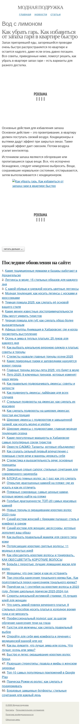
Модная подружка (40, 7)
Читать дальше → (13, 249)
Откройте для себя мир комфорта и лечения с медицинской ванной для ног (36, 638)
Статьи (55, 14)
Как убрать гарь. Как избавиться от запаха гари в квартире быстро (40, 33)
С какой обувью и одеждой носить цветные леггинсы (42, 288)
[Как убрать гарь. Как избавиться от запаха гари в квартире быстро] (40, 183)
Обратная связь (13, 719)
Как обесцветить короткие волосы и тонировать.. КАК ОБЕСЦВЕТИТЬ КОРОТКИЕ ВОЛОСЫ (38, 557)
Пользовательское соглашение (30, 710)
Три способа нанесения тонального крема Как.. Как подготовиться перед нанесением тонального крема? (40, 579)
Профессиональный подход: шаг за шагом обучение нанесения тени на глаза (34, 620)
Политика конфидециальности (20, 714)
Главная (25, 14)
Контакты (10, 710)
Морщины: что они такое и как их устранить (37, 573)
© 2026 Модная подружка (17, 705)
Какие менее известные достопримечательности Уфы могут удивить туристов (37, 313)
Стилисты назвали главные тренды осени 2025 (40, 356)
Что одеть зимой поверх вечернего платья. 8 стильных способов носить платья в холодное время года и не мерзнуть (39, 609)
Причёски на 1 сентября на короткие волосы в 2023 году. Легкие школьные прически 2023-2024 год (40, 588)
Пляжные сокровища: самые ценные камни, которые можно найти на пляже (35, 494)
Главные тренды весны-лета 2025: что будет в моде (43, 370)
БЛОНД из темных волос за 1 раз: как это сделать (41, 478)
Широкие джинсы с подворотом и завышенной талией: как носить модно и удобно (37, 421)
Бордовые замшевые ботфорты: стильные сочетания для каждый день (34, 692)
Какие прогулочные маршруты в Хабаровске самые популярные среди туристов (35, 439)
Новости (40, 14)
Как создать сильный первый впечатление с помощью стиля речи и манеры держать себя (35, 453)
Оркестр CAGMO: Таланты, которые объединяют (41, 446)
